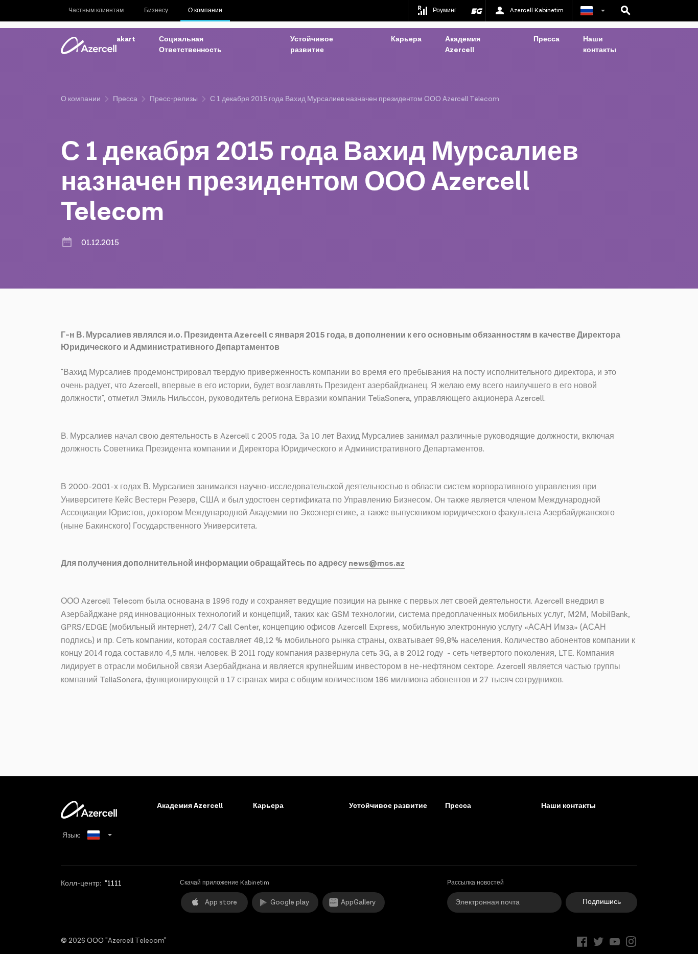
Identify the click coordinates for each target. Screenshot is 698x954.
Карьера (406, 39)
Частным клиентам (96, 10)
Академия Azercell (462, 45)
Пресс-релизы (174, 99)
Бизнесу (156, 10)
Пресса (546, 39)
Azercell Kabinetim (537, 10)
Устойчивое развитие (311, 45)
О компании (205, 10)
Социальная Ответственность (190, 45)
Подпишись (602, 902)
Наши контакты (599, 45)
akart (126, 39)
